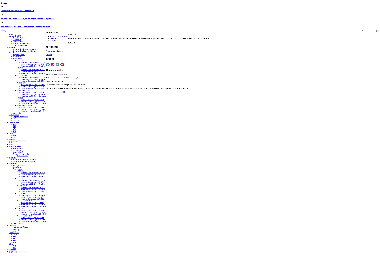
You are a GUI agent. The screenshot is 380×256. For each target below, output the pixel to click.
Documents (12, 139)
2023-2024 (20, 68)
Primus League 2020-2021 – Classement (33, 96)
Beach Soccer (17, 57)
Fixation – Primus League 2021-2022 (32, 87)
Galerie (11, 134)
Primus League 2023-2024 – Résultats (33, 73)
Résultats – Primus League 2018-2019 (33, 109)
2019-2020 (20, 98)
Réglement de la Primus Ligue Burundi (24, 49)
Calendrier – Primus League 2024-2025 (33, 62)
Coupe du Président (19, 55)
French (14, 141)
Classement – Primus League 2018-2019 (33, 111)
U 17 (14, 128)
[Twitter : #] (57, 64)
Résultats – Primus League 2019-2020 (33, 102)
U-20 (14, 130)
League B (16, 120)
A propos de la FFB (15, 36)
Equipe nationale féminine (20, 117)
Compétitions (13, 53)
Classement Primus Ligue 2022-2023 (32, 81)
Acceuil (11, 34)
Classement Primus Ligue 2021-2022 (32, 89)
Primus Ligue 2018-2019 (24, 105)
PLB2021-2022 (21, 83)
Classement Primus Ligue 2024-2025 (32, 64)
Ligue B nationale (18, 113)
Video (14, 137)
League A (16, 119)
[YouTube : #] (62, 64)
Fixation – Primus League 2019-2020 (32, 100)
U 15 (14, 126)
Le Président (17, 40)
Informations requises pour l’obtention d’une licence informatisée (25, 27)
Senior (15, 124)
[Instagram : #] (52, 64)
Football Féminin (14, 115)
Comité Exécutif (18, 42)
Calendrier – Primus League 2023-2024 (33, 70)
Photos (15, 135)
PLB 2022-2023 (22, 75)
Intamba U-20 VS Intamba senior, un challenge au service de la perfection (28, 19)
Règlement (12, 47)
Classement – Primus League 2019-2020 (33, 104)
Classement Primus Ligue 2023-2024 (32, 72)
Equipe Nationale (14, 122)
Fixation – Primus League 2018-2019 (32, 107)
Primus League (17, 58)
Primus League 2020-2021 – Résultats (33, 94)
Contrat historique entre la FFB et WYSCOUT (17, 11)
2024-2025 (20, 60)
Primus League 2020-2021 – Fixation (32, 92)
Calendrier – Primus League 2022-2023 (33, 77)
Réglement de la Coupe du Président (24, 51)
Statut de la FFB (18, 38)
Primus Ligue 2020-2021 (24, 90)
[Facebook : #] (48, 64)
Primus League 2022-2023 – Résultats (33, 79)
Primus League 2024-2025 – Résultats (33, 66)
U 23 (14, 132)
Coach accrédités (22, 45)
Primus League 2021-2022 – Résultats (33, 85)
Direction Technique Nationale (22, 43)
